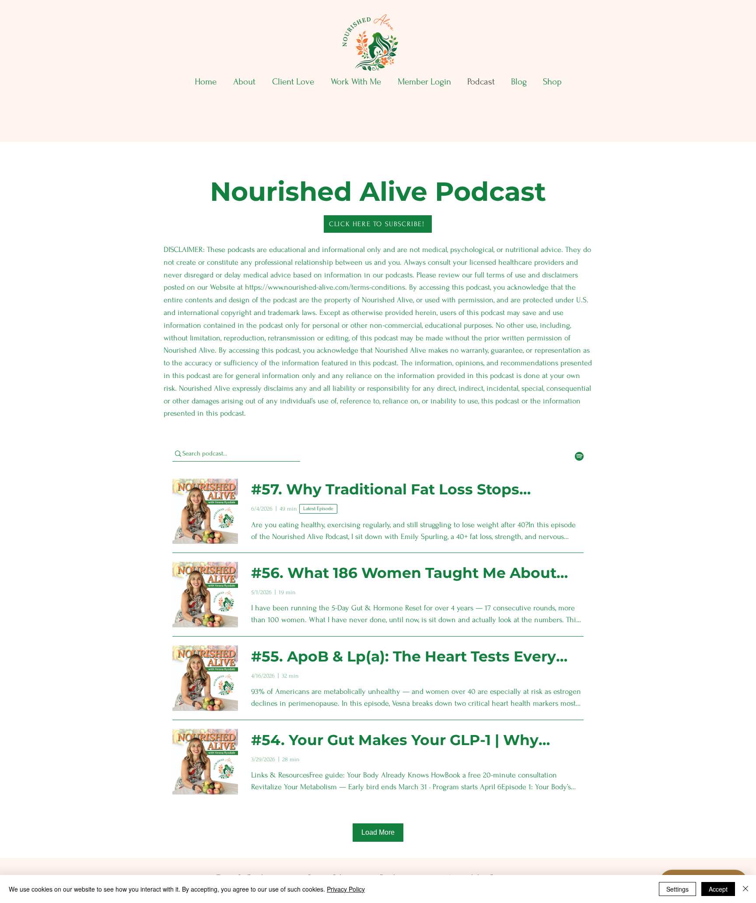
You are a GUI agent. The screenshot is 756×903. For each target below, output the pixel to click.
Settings (677, 889)
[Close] (745, 889)
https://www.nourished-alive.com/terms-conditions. (326, 287)
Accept (718, 889)
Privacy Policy (346, 889)
